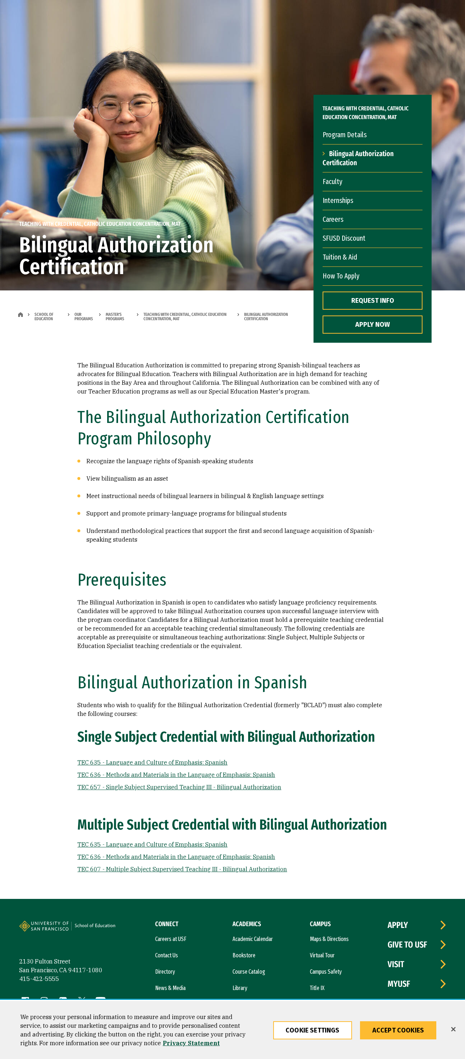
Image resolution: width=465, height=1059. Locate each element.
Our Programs (83, 316)
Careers (333, 219)
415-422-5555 (39, 978)
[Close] (453, 1029)
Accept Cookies (398, 1030)
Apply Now (372, 325)
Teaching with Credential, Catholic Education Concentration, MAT (185, 316)
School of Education (44, 316)
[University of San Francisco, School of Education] (98, 929)
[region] (232, 1030)
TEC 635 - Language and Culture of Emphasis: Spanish (152, 762)
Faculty (332, 181)
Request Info (372, 301)
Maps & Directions (329, 939)
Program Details (345, 134)
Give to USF (407, 944)
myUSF (399, 983)
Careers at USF (170, 939)
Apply (398, 925)
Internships (338, 200)
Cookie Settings (313, 1030)
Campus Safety (326, 971)
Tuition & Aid (340, 257)
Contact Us (166, 955)
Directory (165, 971)
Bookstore (243, 955)
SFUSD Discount (344, 238)
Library (239, 988)
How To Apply (341, 276)
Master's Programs (115, 316)
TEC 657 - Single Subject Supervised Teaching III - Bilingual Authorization (179, 787)
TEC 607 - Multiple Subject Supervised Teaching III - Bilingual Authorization (182, 869)
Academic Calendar (252, 939)
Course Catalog (248, 971)
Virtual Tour (322, 955)
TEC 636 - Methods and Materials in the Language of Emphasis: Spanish (176, 774)
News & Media (170, 988)
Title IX (317, 988)
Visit (396, 964)
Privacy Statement (191, 1043)
